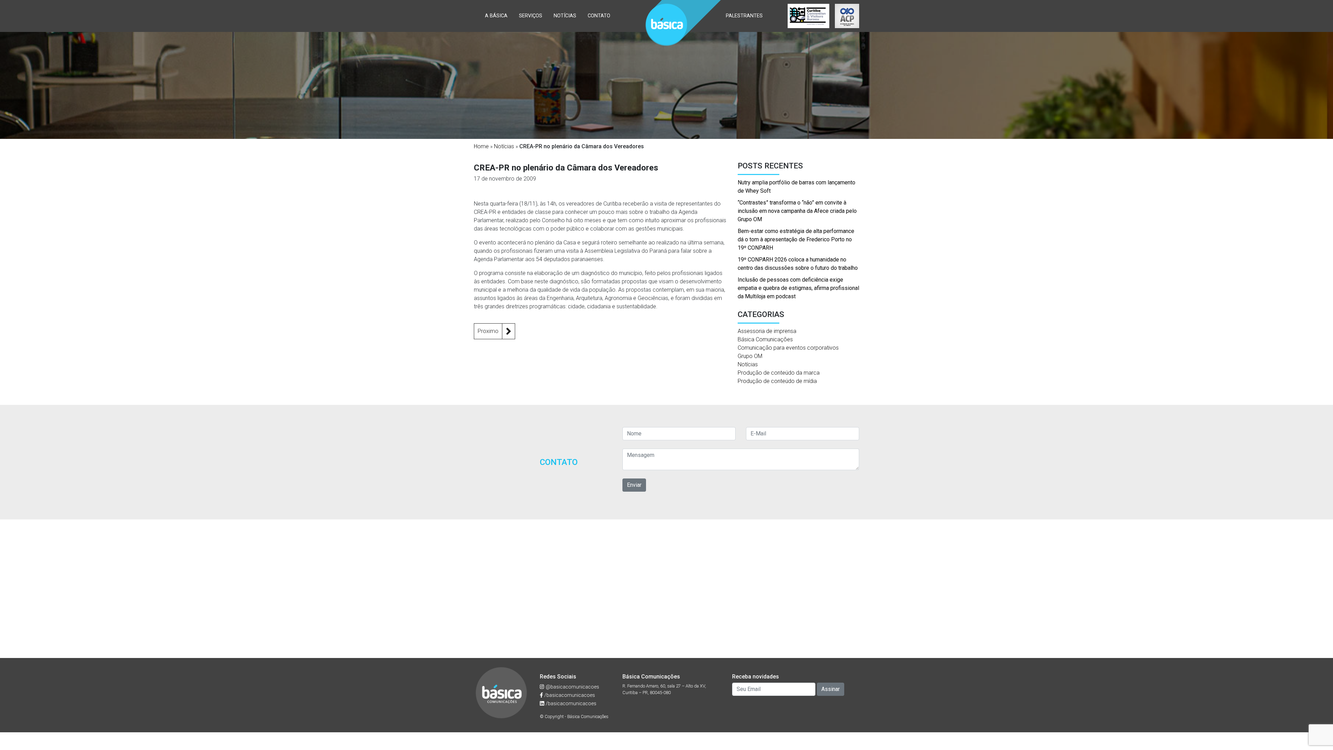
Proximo (488, 331)
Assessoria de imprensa (767, 331)
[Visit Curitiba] (808, 16)
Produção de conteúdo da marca (779, 372)
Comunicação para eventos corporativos (788, 347)
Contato (599, 16)
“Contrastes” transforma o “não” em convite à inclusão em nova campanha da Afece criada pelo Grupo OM (797, 211)
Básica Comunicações (765, 339)
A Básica (496, 16)
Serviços (530, 16)
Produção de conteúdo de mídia (777, 381)
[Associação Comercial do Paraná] (847, 16)
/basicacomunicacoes (569, 695)
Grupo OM (750, 356)
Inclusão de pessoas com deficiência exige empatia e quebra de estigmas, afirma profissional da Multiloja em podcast (798, 288)
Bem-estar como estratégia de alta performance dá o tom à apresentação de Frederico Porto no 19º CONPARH (796, 239)
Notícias (565, 16)
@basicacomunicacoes (571, 687)
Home (481, 146)
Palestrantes (744, 16)
